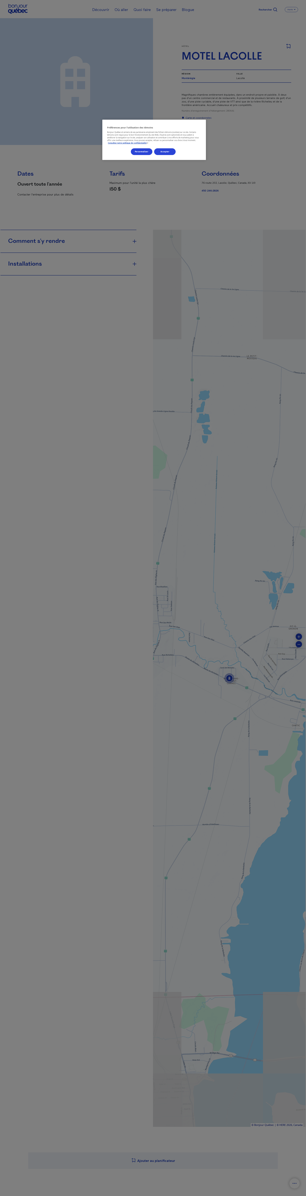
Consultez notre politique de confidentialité (128, 143)
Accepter (164, 151)
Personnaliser (141, 151)
